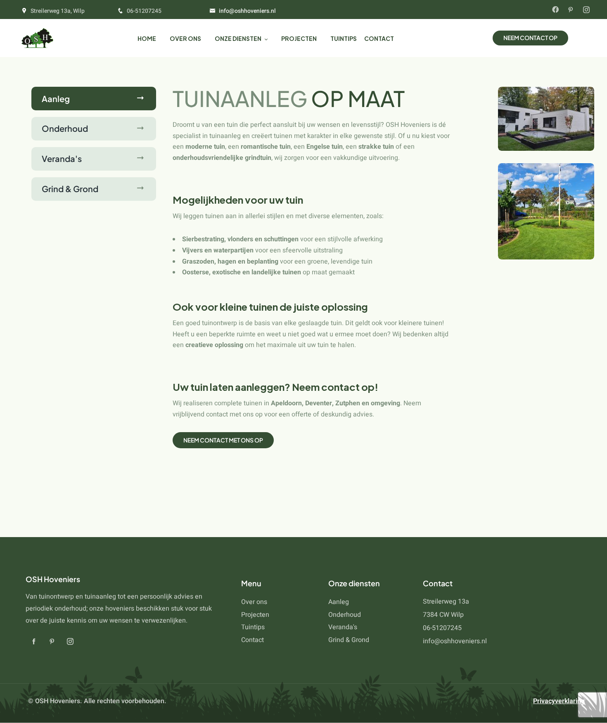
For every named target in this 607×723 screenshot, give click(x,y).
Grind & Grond (70, 188)
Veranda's (62, 158)
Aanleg (56, 98)
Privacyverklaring (559, 701)
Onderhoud (65, 128)
